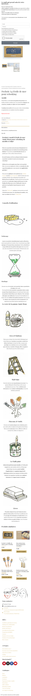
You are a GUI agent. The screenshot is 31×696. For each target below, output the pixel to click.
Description (4, 127)
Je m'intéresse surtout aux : (8, 28)
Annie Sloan (9, 119)
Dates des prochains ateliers (9, 31)
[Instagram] (8, 663)
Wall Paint (15, 380)
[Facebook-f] (12, 663)
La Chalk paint (15, 461)
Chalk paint (9, 190)
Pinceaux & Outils (15, 421)
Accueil (3, 86)
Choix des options (6, 577)
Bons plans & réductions (8, 34)
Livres (15, 508)
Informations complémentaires (9, 130)
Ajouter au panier (6, 550)
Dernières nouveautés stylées (9, 33)
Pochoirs (7, 123)
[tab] (15, 127)
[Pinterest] (4, 663)
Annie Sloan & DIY (9, 86)
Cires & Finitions (15, 336)
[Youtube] (15, 663)
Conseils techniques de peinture (10, 30)
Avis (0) (3, 133)
